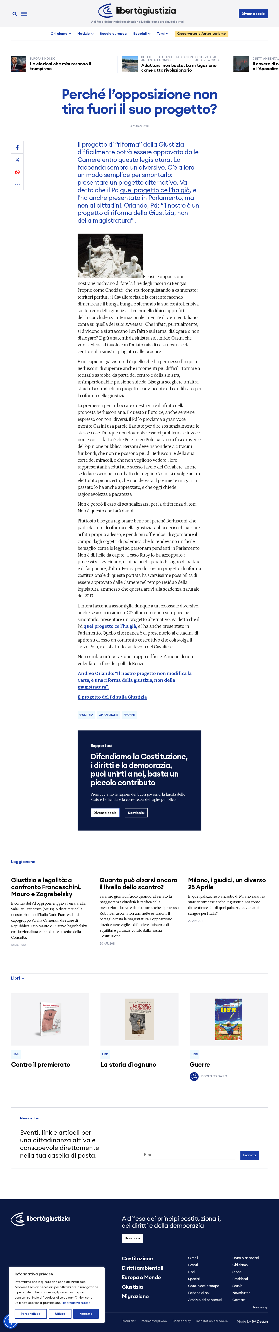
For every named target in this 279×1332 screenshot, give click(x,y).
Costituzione (137, 1258)
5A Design (252, 1321)
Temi (161, 33)
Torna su (258, 1307)
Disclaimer (129, 1321)
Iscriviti (249, 1155)
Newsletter (241, 1293)
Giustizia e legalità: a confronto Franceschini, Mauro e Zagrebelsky (46, 887)
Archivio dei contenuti (204, 1300)
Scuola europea (113, 33)
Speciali (140, 33)
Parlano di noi (198, 1293)
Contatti (239, 1300)
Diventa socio (253, 14)
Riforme (129, 715)
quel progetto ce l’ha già (155, 190)
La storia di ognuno (128, 1065)
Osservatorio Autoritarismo (201, 33)
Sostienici (136, 813)
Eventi (193, 1265)
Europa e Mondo (141, 1277)
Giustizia (86, 715)
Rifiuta (60, 1313)
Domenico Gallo (214, 1076)
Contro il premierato (40, 1065)
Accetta (86, 1313)
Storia (237, 1272)
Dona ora (132, 1238)
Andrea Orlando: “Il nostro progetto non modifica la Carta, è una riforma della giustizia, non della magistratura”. (135, 680)
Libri (15, 978)
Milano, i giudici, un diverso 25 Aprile (227, 884)
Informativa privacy (154, 1321)
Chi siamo (59, 33)
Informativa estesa (76, 1302)
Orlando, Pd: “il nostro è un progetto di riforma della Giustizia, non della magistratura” (138, 213)
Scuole (237, 1286)
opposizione (108, 715)
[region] (57, 1295)
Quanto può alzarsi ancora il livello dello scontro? (138, 884)
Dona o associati (245, 1258)
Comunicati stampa (203, 1286)
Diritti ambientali (142, 1268)
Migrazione (135, 1296)
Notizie (83, 33)
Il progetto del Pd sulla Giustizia (112, 697)
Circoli (193, 1258)
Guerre (200, 1065)
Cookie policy (181, 1321)
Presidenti (240, 1279)
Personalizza (30, 1313)
